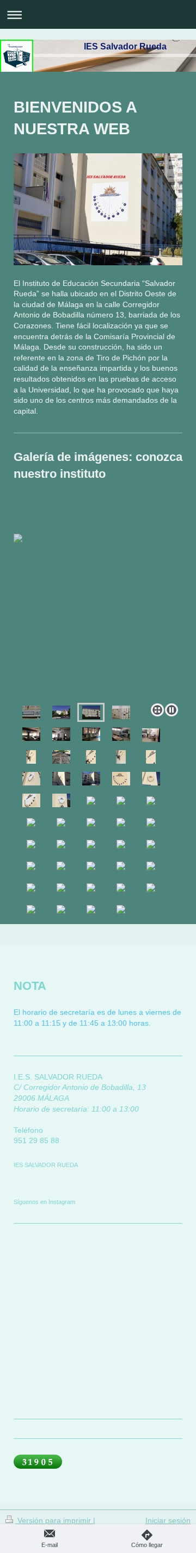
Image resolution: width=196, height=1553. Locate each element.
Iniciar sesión (168, 1520)
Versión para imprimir (54, 1520)
